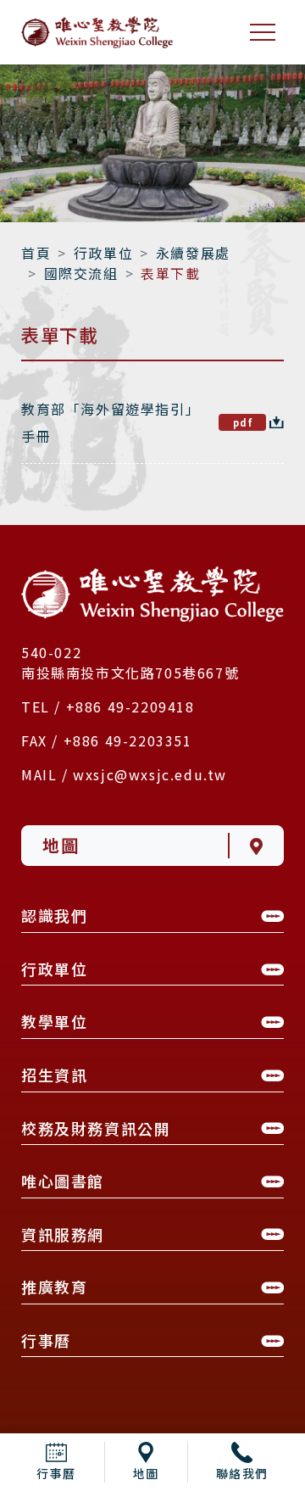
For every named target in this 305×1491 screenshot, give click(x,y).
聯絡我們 (242, 1473)
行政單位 (103, 253)
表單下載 (170, 273)
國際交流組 (81, 273)
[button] (152, 920)
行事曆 (56, 1473)
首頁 (36, 253)
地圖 (146, 1473)
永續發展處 (193, 253)
